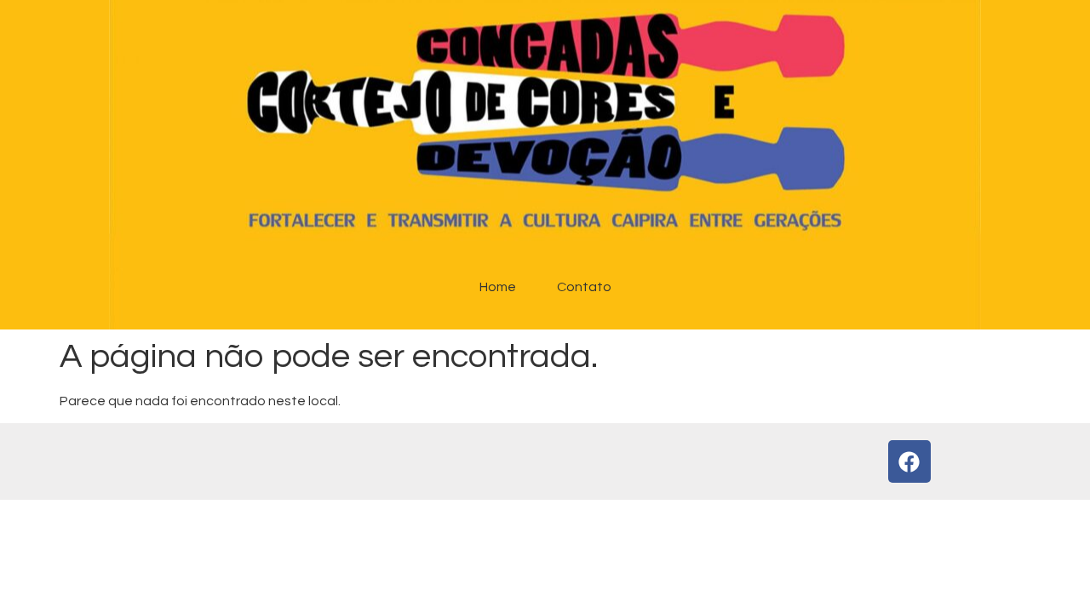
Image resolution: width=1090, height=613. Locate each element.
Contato (584, 287)
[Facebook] (909, 461)
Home (497, 287)
